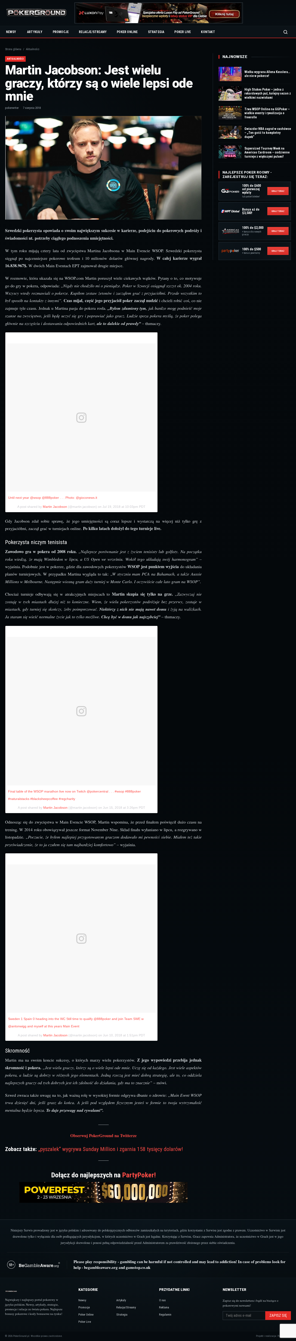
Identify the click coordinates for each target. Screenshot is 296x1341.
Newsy (11, 32)
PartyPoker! (139, 1175)
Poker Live (182, 32)
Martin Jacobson (55, 506)
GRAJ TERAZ (277, 191)
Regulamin (165, 1314)
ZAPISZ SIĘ (278, 1315)
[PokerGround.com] (36, 13)
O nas (162, 1300)
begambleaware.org (101, 1267)
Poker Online (127, 32)
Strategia (156, 32)
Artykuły (35, 32)
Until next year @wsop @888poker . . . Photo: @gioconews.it (52, 497)
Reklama (164, 1307)
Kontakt (208, 32)
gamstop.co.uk (138, 1267)
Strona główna (13, 49)
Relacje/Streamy (93, 32)
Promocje (61, 32)
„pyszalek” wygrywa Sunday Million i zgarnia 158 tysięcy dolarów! (110, 1149)
